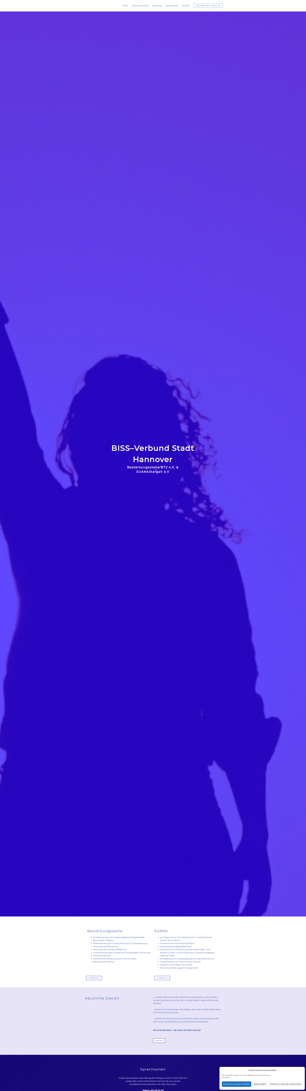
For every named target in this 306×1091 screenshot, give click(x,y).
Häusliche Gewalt (140, 6)
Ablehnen (260, 1084)
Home (125, 6)
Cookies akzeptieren (236, 1084)
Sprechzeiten (171, 6)
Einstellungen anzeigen (285, 1084)
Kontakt (186, 6)
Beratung (157, 6)
